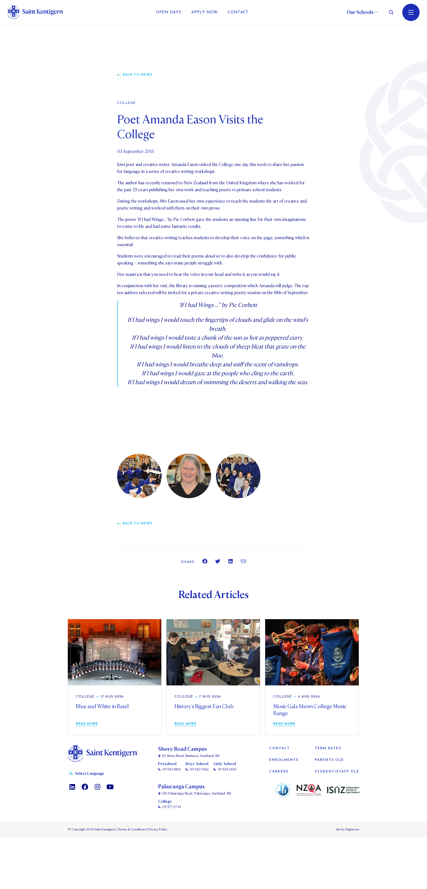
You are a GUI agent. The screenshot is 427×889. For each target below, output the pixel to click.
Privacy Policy (157, 829)
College (126, 103)
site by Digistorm (347, 829)
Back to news (137, 75)
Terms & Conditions (132, 829)
